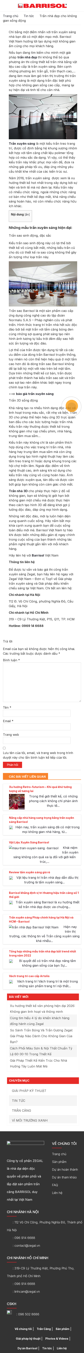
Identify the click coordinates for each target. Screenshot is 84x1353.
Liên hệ (57, 1193)
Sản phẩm (59, 1162)
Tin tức (29, 16)
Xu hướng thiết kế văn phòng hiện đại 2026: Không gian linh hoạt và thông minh (42, 1009)
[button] (79, 6)
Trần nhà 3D (18, 491)
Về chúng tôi (23, 1328)
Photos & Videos (56, 1338)
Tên (7, 707)
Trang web (11, 735)
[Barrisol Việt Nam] (42, 6)
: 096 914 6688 (24, 1238)
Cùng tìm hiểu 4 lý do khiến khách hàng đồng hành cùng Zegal (39, 1021)
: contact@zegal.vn (26, 1245)
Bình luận (11, 660)
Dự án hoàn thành (65, 1169)
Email (8, 721)
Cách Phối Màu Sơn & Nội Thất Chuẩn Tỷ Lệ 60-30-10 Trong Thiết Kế (41, 1051)
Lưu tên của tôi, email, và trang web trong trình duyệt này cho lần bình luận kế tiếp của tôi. (38, 755)
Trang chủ (10, 16)
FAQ (55, 1185)
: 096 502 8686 (27, 1314)
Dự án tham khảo (64, 1177)
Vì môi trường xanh (30, 1120)
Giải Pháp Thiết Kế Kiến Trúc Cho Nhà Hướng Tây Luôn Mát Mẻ (38, 1063)
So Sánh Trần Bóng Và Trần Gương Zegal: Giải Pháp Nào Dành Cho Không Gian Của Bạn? (41, 1036)
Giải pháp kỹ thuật (29, 1091)
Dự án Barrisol (27, 1348)
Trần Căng (21, 1110)
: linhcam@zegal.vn (26, 1291)
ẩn (27, 214)
